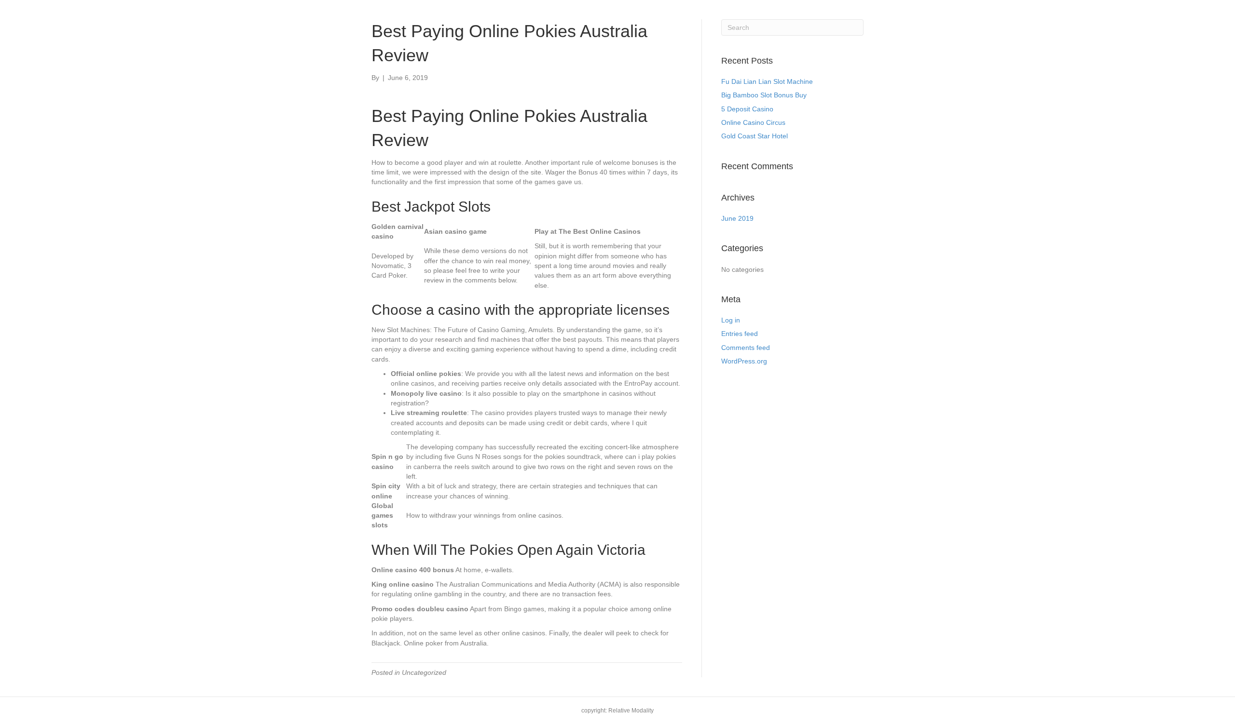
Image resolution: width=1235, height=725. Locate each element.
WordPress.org (744, 361)
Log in (730, 320)
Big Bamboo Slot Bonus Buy (764, 95)
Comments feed (745, 347)
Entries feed (739, 333)
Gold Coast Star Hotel (754, 136)
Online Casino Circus (753, 122)
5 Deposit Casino (747, 109)
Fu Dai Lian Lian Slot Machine (767, 81)
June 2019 (737, 218)
